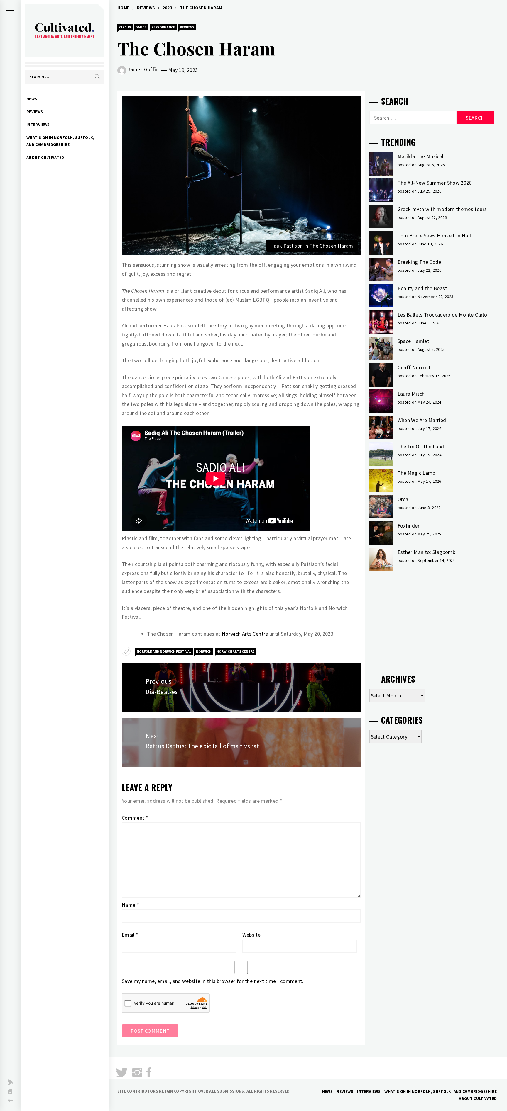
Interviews (38, 124)
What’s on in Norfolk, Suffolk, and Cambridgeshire (60, 141)
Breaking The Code (419, 261)
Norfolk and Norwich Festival (164, 651)
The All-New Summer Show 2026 (435, 182)
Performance (163, 27)
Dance (141, 27)
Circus (125, 27)
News (31, 98)
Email (130, 934)
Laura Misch (411, 393)
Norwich (204, 651)
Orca (403, 499)
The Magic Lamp (416, 472)
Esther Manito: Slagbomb (426, 552)
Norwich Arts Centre (245, 633)
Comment (135, 817)
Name (130, 904)
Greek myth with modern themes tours (442, 209)
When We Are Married (422, 420)
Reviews (34, 111)
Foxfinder (409, 525)
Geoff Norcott (414, 367)
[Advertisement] (431, 620)
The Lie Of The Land (421, 446)
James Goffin (142, 69)
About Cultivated (45, 157)
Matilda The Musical (421, 156)
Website (251, 934)
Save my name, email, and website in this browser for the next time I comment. (213, 981)
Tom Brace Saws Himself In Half (435, 235)
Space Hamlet (413, 341)
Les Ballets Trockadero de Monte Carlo (442, 314)
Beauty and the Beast (422, 288)
